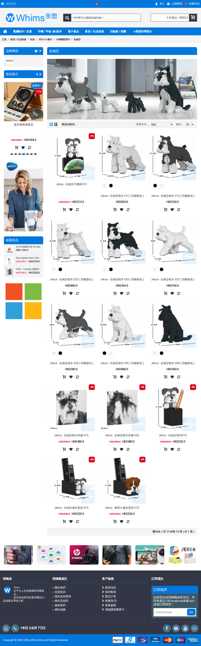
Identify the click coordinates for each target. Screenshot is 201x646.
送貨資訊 (60, 591)
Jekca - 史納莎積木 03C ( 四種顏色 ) (173, 279)
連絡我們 (60, 605)
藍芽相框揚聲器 (23, 124)
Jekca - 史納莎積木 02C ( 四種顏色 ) (71, 279)
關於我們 (60, 587)
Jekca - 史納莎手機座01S (71, 184)
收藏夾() (111, 600)
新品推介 (12, 74)
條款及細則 (61, 600)
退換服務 (110, 605)
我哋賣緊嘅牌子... (115, 609)
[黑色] (111, 186)
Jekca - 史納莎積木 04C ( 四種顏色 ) (122, 363)
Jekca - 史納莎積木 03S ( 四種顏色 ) (71, 363)
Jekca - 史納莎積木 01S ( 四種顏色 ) (173, 195)
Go (191, 612)
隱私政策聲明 (63, 596)
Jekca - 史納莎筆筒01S (173, 435)
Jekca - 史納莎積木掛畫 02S (122, 435)
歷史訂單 (110, 596)
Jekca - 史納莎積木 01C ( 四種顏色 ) (122, 195)
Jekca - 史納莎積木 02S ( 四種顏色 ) (122, 279)
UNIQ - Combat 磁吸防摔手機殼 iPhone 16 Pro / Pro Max (29, 269)
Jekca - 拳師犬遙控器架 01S (122, 507)
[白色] (104, 186)
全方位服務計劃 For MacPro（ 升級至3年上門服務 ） (29, 247)
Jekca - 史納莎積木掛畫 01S (71, 435)
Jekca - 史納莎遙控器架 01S (71, 507)
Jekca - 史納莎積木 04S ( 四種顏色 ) (173, 363)
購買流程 (110, 587)
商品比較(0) (68, 124)
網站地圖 (60, 609)
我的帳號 (110, 591)
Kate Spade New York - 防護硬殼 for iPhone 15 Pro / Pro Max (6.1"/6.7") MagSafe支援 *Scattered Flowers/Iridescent (29, 258)
